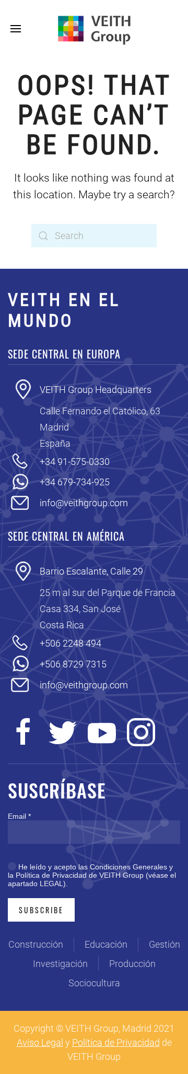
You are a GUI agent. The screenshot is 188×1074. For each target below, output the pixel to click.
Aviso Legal (40, 1042)
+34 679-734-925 (75, 481)
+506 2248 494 (70, 643)
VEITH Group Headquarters (95, 389)
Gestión (164, 944)
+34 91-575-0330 (75, 461)
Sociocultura (94, 982)
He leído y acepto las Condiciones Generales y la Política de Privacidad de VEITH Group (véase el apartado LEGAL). (92, 875)
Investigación (60, 963)
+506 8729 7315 (73, 664)
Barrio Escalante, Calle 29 (91, 571)
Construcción (35, 944)
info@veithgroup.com (84, 502)
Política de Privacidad (116, 1042)
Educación (106, 944)
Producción (132, 963)
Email (19, 816)
